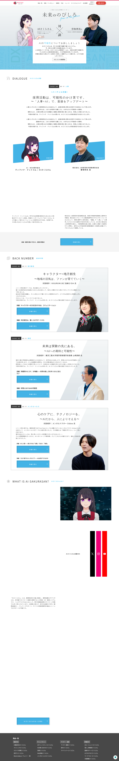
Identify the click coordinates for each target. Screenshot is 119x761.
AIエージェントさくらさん (92, 745)
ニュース (67, 3)
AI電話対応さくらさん (20, 745)
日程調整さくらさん (90, 759)
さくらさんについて (76, 3)
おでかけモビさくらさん (91, 753)
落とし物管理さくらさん (91, 748)
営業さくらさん (41, 750)
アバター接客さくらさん (67, 745)
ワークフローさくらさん (91, 756)
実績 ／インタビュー (49, 3)
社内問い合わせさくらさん (44, 748)
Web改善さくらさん (42, 753)
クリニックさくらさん (20, 748)
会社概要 (85, 3)
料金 (62, 3)
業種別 (57, 3)
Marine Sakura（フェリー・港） (22, 756)
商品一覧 (40, 3)
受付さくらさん (65, 748)
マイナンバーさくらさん (67, 750)
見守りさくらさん (18, 753)
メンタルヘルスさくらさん (44, 756)
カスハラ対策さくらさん (20, 750)
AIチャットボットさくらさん (45, 745)
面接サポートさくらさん (91, 750)
